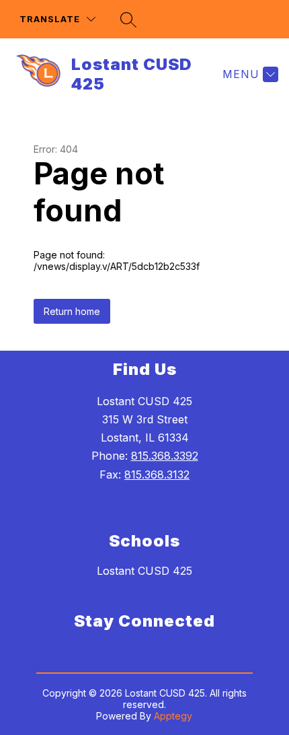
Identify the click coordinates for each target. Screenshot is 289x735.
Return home (72, 311)
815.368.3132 (157, 474)
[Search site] (128, 19)
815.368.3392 (164, 455)
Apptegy (173, 716)
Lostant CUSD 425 (144, 571)
